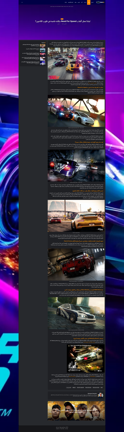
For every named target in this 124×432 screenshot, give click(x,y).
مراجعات (85, 2)
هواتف (75, 2)
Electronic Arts (96, 387)
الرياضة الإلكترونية (70, 2)
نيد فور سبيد (68, 387)
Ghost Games (88, 387)
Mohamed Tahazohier (92, 393)
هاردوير (79, 2)
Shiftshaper (92, 376)
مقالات (89, 2)
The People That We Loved (89, 342)
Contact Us (58, 428)
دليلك (66, 2)
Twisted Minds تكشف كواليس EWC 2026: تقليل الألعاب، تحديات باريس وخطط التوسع (76, 411)
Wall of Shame (72, 376)
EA (101, 387)
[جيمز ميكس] (100, 2)
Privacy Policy (62, 428)
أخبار (81, 2)
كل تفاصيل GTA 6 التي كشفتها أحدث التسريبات (32, 48)
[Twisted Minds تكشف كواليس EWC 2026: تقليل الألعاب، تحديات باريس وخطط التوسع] (42, 46)
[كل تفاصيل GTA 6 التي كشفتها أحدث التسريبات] (42, 50)
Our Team (66, 428)
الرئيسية (92, 2)
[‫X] (95, 397)
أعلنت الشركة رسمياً (92, 83)
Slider (74, 387)
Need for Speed (80, 387)
